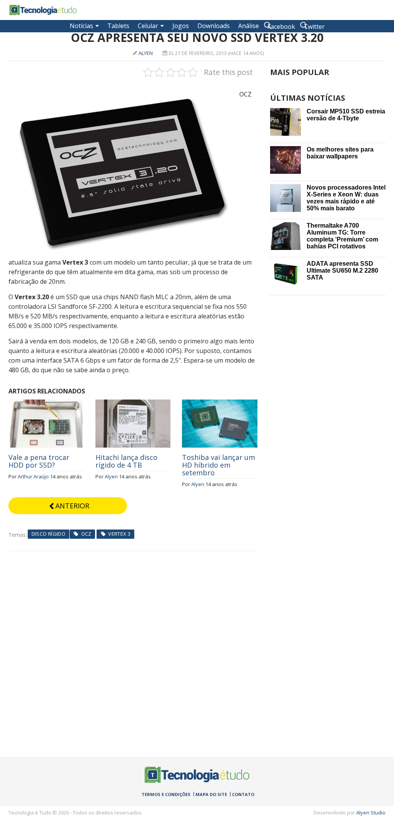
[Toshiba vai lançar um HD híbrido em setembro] (219, 404)
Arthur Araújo (33, 476)
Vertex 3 (119, 533)
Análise (248, 26)
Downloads (213, 26)
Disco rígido (49, 533)
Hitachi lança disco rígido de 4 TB (126, 461)
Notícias (81, 26)
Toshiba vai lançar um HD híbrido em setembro (218, 465)
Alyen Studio (371, 812)
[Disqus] (132, 647)
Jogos (180, 26)
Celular (148, 26)
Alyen (146, 53)
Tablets (118, 26)
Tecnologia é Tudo (43, 10)
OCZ (86, 533)
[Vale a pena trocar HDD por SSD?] (46, 404)
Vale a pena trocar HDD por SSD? (38, 461)
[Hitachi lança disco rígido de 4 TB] (133, 404)
